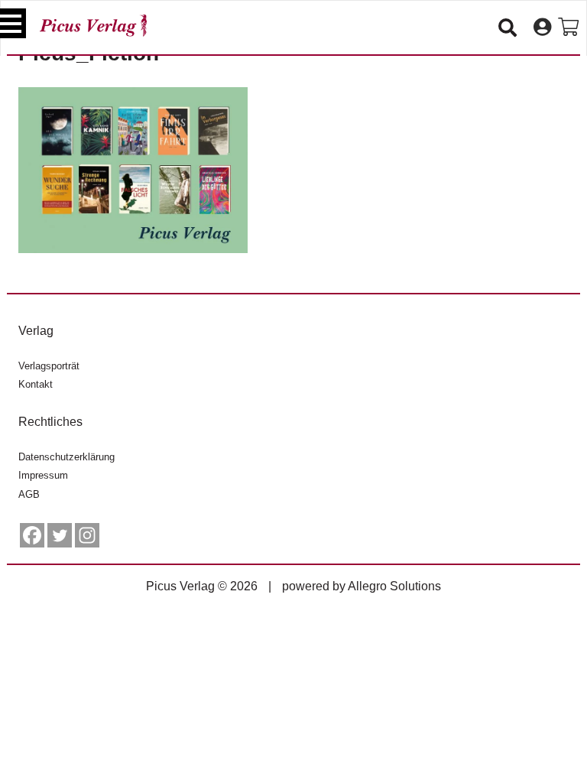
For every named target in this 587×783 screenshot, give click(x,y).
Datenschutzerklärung (66, 457)
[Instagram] (87, 535)
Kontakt (35, 384)
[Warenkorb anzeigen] (568, 27)
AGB (29, 494)
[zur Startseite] (93, 25)
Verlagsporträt (48, 366)
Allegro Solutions (394, 586)
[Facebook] (32, 535)
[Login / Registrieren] (542, 27)
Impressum (43, 475)
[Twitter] (59, 535)
